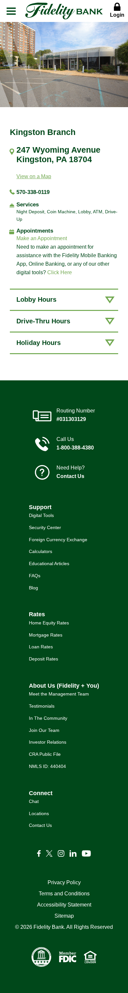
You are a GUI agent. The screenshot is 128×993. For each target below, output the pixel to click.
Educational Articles (49, 563)
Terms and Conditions (64, 893)
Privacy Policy (64, 882)
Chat (34, 801)
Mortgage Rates (45, 635)
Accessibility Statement (64, 904)
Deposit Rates (43, 658)
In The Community (48, 718)
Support (40, 507)
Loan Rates (41, 646)
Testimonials (41, 706)
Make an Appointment (41, 238)
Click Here (59, 272)
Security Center (45, 527)
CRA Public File (45, 754)
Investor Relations (47, 742)
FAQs (34, 575)
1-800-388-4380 (75, 447)
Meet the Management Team (59, 694)
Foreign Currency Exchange (58, 539)
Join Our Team (44, 730)
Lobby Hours (36, 299)
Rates (37, 614)
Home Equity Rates (49, 622)
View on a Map (33, 176)
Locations (39, 813)
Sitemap (64, 916)
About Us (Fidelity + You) (64, 685)
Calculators (40, 551)
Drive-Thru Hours (43, 321)
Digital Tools (41, 515)
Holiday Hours (38, 342)
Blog (33, 587)
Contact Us (70, 476)
